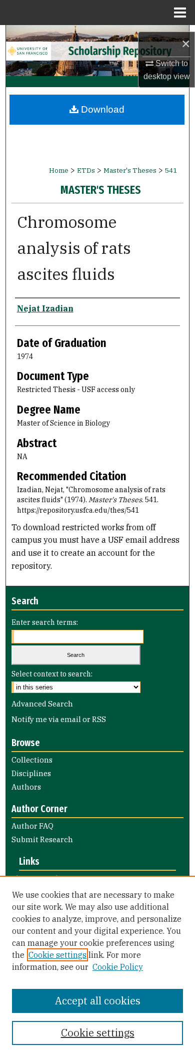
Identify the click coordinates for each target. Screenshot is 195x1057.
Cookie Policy (117, 967)
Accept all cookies (97, 1000)
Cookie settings (57, 955)
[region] (97, 966)
